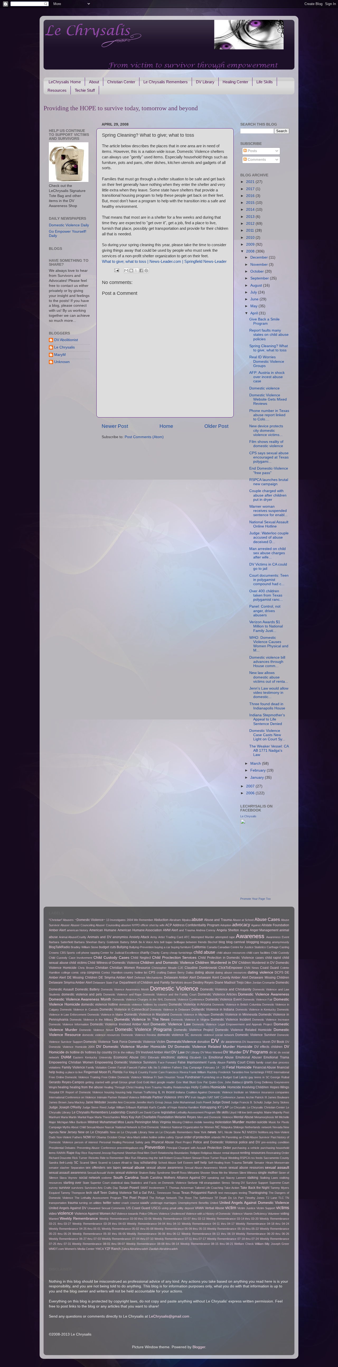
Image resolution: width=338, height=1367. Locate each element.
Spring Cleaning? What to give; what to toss (268, 348)
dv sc (273, 1052)
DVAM (66, 1057)
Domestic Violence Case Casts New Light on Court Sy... (267, 735)
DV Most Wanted (211, 1052)
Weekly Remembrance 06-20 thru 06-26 (262, 1233)
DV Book (277, 1042)
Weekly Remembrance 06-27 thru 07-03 (75, 1238)
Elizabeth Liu (198, 1057)
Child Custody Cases (111, 958)
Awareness (250, 936)
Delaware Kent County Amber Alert (222, 977)
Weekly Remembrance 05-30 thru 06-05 (99, 1233)
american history (77, 930)
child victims (78, 963)
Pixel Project (183, 1142)
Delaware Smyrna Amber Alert (70, 982)
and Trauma (187, 930)
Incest (170, 1092)
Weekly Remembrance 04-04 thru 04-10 (153, 1223)
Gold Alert (149, 1082)
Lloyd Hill (235, 1112)
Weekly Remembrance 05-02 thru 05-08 (127, 1228)
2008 (251, 251)
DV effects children (268, 1047)
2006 (251, 793)
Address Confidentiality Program (196, 925)
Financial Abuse (264, 1067)
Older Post (216, 426)
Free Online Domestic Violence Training (74, 1077)
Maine (268, 1112)
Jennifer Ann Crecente (121, 1102)
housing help (123, 1092)
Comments (256, 160)
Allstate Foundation (275, 925)
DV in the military (124, 1052)
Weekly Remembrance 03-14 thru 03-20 (232, 1218)
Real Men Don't (147, 1152)
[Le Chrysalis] (256, 894)
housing (109, 1092)
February (258, 770)
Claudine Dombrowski (201, 968)
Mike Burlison (78, 1122)
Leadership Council (123, 1112)
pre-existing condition (275, 1142)
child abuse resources (231, 952)
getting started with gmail (101, 1082)
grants (248, 1082)
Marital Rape (86, 1117)
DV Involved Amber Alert (153, 1052)
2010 (251, 238)
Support (263, 1182)
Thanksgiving (257, 1193)
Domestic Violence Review (138, 1034)
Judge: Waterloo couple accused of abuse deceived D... (269, 537)
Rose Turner (211, 1157)
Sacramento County (276, 1157)
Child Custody (280, 952)
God (139, 1082)
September (260, 278)
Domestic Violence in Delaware (170, 1009)
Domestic (282, 982)
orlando (216, 1137)
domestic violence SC (173, 1035)
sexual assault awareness (67, 1173)
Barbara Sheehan (85, 942)
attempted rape (225, 937)
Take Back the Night (255, 1188)
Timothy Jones (255, 1197)
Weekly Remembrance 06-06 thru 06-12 (153, 1233)
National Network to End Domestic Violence (143, 1127)
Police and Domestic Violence (215, 1142)
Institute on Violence (247, 1092)
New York (200, 1132)
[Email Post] (116, 270)
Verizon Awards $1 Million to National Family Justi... (266, 626)
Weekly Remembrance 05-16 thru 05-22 (233, 1228)
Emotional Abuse (221, 1057)
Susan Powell (129, 1188)
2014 (251, 210)
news (212, 1132)
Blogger (199, 1347)
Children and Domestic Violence (167, 963)
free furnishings (254, 1072)
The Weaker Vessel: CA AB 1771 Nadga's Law (269, 750)
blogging (252, 942)
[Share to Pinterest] (146, 270)
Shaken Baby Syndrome (154, 1172)
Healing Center (235, 82)
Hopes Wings (279, 1087)
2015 (251, 203)
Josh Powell (203, 1102)
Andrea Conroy (206, 930)
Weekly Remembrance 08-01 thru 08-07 (98, 1243)
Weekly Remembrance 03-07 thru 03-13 (179, 1218)
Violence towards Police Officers (137, 1213)
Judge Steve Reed (94, 1107)
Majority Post (281, 1112)
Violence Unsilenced (172, 1213)
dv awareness (231, 1042)
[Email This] (126, 270)
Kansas (142, 1107)
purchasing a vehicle (245, 1147)
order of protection (197, 1137)
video (53, 1213)
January (257, 777)
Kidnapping (208, 1107)
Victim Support (265, 1208)
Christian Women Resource (130, 968)
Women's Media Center (80, 1248)
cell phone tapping (87, 952)
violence (65, 1213)
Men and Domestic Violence (215, 1117)
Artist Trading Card (170, 937)
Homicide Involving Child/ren (248, 1087)
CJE (180, 967)
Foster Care (157, 1072)
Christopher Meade (164, 967)
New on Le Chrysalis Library (128, 1132)
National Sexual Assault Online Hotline (268, 524)
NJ (244, 1132)
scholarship (148, 1162)
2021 (251, 182)
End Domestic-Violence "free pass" (268, 470)
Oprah (179, 1137)
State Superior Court (96, 1182)
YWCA (99, 1248)
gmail (132, 1082)
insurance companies (275, 1092)
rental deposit (230, 1152)
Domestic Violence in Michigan (190, 1014)
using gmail (169, 1208)
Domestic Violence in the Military (91, 1019)
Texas (176, 1192)
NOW (87, 1137)
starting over (72, 1183)
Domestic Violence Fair (258, 999)
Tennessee (164, 1192)
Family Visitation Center (101, 1067)
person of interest (86, 1142)
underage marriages (164, 1202)
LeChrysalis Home (65, 82)
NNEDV (252, 1132)
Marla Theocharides (107, 1117)
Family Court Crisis (241, 1062)
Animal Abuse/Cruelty (72, 937)
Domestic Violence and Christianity (225, 989)
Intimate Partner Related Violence (118, 1097)
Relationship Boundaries (173, 1152)
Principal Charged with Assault (186, 1147)
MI (276, 1117)
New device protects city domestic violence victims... (266, 430)
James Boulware (278, 1097)
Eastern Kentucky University (92, 1057)
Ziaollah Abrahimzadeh (163, 1248)
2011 (250, 230)
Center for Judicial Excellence (119, 952)
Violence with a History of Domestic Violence (214, 1213)
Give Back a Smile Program (264, 321)
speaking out (215, 1177)
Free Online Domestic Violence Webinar (127, 1077)
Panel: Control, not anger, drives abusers (264, 610)
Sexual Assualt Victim (101, 1172)
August (256, 285)
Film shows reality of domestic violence (266, 444)
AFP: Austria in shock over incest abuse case (267, 377)
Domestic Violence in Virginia (190, 1019)
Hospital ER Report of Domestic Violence (76, 1092)
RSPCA (245, 1157)
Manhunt (54, 1117)
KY (220, 1107)
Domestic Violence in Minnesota (234, 1014)
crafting (161, 972)
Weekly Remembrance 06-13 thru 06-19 (208, 1233)
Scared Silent (88, 1162)
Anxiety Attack (139, 937)
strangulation (212, 1182)
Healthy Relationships (176, 1087)
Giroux (123, 1082)
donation (203, 1042)
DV (215, 1041)
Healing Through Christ (119, 1087)
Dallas (190, 972)
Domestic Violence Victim (146, 1042)
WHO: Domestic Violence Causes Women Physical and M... (268, 644)
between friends (196, 942)
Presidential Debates (62, 1147)
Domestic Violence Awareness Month (80, 999)
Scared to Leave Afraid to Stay (118, 1162)
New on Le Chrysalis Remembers (170, 1132)
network (266, 1127)
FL (110, 1072)
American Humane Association (140, 930)
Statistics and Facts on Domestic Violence (158, 1182)
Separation (77, 1167)
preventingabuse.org (130, 1147)
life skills (223, 1112)
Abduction (161, 920)
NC (217, 1127)
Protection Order (219, 1148)
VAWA (199, 1208)
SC (76, 1162)
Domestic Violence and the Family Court (169, 994)
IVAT (210, 1097)
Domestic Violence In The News (142, 1019)
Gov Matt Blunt (186, 1082)
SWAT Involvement (152, 1187)
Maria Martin (69, 1117)
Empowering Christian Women (71, 1062)
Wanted (54, 1218)
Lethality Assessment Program (196, 1112)
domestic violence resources (101, 1034)
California (199, 947)
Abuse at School (243, 919)
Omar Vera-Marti (129, 1137)
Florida (117, 1072)
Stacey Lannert (236, 1177)
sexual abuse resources (246, 1167)
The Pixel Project (135, 1198)
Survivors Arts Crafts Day (101, 1187)
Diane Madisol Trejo (229, 982)
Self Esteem (185, 1162)
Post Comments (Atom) (144, 437)
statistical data (120, 1182)
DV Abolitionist (66, 340)
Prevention (155, 1147)
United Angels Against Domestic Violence (254, 1203)
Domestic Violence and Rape (122, 994)
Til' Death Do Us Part (228, 1197)
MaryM (60, 355)
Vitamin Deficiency (255, 1213)
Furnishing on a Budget (217, 1077)
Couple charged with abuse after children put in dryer (268, 495)
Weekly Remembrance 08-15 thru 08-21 (206, 1243)
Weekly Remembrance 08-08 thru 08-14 (152, 1243)
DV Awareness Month (256, 1041)
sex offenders (95, 1167)
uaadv (144, 1203)
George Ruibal (279, 1077)
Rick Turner (79, 1157)
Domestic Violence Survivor (255, 1035)
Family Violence (73, 1067)
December (259, 257)
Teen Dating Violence (116, 1193)
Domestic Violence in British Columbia (236, 1004)
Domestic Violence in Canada (79, 1009)
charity (144, 953)
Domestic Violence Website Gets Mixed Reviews (268, 399)
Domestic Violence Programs (143, 1029)
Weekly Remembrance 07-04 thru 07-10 (128, 1238)
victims (282, 1207)
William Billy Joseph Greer (272, 1243)
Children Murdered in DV (216, 963)
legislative (168, 1112)
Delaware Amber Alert (180, 977)
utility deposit (185, 1208)
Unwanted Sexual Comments (106, 1208)
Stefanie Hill (195, 1182)
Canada (212, 947)
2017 (251, 189)
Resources (57, 90)
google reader (166, 1082)
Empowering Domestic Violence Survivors (125, 1062)
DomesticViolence (181, 1042)
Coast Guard (269, 968)
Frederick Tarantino (230, 1072)
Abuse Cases (267, 919)
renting (245, 1153)
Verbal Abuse (214, 1208)
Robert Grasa (173, 1157)
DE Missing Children (82, 977)
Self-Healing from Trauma (225, 1162)
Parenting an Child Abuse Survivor (248, 1137)
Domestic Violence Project (193, 1030)
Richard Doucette (60, 1157)
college (65, 972)
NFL (220, 1132)
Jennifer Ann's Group (149, 1102)
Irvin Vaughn (198, 1097)
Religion (195, 1152)
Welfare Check (243, 1243)
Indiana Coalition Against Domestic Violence (204, 1092)
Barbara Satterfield (61, 942)
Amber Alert (57, 930)
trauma (73, 1203)
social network (89, 1178)
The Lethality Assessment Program (97, 1197)
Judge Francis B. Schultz (247, 1102)
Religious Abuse (211, 1152)
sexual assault (277, 1167)
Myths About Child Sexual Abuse (83, 1127)
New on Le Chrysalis (93, 1132)
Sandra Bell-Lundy (61, 1162)
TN (287, 1197)
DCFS (279, 972)
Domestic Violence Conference (184, 999)
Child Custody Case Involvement (70, 957)
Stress (226, 1182)
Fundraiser (193, 1077)
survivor (64, 1188)
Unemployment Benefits (193, 1202)
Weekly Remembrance (79, 1219)
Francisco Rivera (177, 1072)
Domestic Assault (61, 989)
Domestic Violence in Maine (105, 1014)
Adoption (225, 925)
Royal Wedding (229, 1157)
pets (147, 1142)
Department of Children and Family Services (151, 982)
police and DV (249, 1142)
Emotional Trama (276, 1057)
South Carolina (126, 1178)
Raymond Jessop (99, 1152)
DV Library (205, 82)
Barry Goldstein (108, 942)
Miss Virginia (161, 1122)
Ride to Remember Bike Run (118, 1157)
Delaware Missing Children (269, 977)
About (94, 82)
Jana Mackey (76, 1102)
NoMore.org (265, 1132)
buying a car (162, 947)
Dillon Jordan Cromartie (260, 982)
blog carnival (235, 942)
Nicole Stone (232, 1132)
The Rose (184, 1197)
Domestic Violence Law (170, 1024)
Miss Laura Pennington (134, 1122)
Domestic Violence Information (69, 1024)
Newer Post (115, 426)
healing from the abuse (86, 1087)
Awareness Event (277, 937)
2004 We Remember (140, 919)
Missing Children (182, 1122)
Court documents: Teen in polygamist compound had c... (269, 580)
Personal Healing (110, 1142)
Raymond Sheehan (124, 1152)
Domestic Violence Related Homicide (243, 1030)
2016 (251, 196)
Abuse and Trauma (218, 920)
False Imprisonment (192, 1062)
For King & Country (136, 1072)
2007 (251, 786)
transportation (58, 1202)
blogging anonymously (274, 942)
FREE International (277, 1072)
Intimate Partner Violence (158, 1097)
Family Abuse (217, 1062)
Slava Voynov (68, 1177)
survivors (77, 1187)
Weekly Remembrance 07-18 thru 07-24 (233, 1238)
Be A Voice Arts (149, 942)
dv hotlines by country (96, 1052)
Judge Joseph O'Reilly (65, 1107)
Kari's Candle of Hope (163, 1107)
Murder (238, 1122)
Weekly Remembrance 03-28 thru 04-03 (99, 1223)
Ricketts (93, 1157)
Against (256, 925)
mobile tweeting (204, 1122)
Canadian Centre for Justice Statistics (242, 947)
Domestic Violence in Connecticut (124, 1009)
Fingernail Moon (95, 1072)
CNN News (251, 967)
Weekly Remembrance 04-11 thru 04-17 (208, 1223)
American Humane (102, 930)
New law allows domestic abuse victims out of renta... (268, 677)
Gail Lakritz (240, 1077)
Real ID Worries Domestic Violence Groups (266, 361)
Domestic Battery (87, 989)
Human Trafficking (145, 1092)
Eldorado (153, 1057)
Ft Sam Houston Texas (169, 1077)
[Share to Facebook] (141, 270)
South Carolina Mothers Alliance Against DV (173, 1178)
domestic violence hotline (99, 1004)
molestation (223, 1122)
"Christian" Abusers (61, 919)
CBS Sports (67, 952)
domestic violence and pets (82, 994)
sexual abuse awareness (164, 1167)
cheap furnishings (181, 952)
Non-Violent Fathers (69, 1137)
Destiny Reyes (203, 982)
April (254, 313)
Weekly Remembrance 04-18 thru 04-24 (262, 1223)
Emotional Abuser (249, 1057)
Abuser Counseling (108, 925)
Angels (244, 930)
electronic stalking (174, 1057)
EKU (143, 1057)
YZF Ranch (113, 1249)
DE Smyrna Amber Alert (115, 977)
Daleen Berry (176, 972)
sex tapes (114, 1167)
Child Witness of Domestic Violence (113, 963)
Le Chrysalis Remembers (165, 82)
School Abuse (167, 1162)
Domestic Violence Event (223, 999)
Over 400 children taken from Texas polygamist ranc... (266, 595)
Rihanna (142, 1157)
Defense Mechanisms (148, 977)
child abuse (204, 952)
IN (163, 1092)
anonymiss (120, 937)
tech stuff (92, 1193)
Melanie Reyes (185, 1117)
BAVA (133, 942)
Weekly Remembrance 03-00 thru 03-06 (125, 1218)
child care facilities (258, 952)
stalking (252, 1178)
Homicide (218, 1087)
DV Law (177, 1052)
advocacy (241, 924)
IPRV (180, 1097)
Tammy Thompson (73, 1192)
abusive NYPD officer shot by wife (143, 925)
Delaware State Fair (105, 982)
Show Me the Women (224, 1172)
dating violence (260, 972)
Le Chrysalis (64, 347)
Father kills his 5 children (154, 1067)
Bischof (212, 942)
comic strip (78, 972)
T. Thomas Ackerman (180, 1187)
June (255, 299)
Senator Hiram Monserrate (271, 1162)
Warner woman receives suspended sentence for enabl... (268, 510)
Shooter (205, 1172)
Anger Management (264, 930)
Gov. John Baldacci (230, 1082)
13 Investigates (116, 919)
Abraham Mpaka (179, 919)
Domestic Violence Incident (231, 1019)
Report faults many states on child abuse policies (269, 334)
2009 (251, 244)
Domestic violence (264, 388)
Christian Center (121, 82)
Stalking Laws (269, 1177)
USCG (156, 1208)
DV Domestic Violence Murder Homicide (131, 1047)
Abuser (65, 925)
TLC (281, 1197)
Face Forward (167, 1062)
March (256, 763)
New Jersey (68, 1132)
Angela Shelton (228, 930)
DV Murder (232, 1052)
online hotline (149, 1137)
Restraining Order (277, 1152)
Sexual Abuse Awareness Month (206, 1167)
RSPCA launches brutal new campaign (268, 482)
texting (243, 1192)
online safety (166, 1137)
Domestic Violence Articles (217, 994)
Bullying (122, 947)
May (254, 306)
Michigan (62, 1122)
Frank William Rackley (203, 1072)
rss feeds (257, 1157)
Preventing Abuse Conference (96, 1147)
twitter (107, 1203)
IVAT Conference (225, 1097)
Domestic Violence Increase (270, 1019)
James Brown (58, 1102)
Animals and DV (99, 937)
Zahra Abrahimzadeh (134, 1248)
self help (200, 1162)
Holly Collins (200, 1087)
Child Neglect (141, 958)
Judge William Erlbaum (121, 1107)
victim (230, 1207)
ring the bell (155, 1157)
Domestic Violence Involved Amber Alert (119, 1024)
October (257, 271)
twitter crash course (126, 1202)
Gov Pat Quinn (206, 1082)
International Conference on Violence (72, 1097)
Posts (252, 151)
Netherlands (252, 1127)
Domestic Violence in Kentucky (256, 1009)
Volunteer (274, 1213)
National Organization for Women (193, 1127)
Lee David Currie (149, 1112)
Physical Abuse (163, 1142)
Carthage (273, 947)
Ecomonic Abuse (126, 1057)
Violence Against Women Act (94, 1213)
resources (258, 1153)
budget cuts (107, 947)
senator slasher (59, 1167)
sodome (106, 1177)
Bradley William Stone (84, 947)
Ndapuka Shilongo (232, 1127)
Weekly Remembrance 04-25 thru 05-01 (75, 1228)
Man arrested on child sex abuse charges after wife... (267, 553)
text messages (228, 1192)
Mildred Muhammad (102, 1122)
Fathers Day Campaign (187, 1067)
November (259, 265)
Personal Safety (133, 1142)
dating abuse (204, 972)
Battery (124, 942)
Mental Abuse (243, 1117)
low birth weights (252, 1112)
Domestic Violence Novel (96, 1029)
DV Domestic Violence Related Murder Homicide (210, 1047)
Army (153, 937)
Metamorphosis (264, 1117)
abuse (197, 919)
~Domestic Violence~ (90, 920)
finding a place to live (69, 1072)
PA (223, 1137)
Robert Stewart (192, 1157)
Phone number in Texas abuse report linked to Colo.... (269, 415)
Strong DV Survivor (244, 1182)
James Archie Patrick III (251, 1097)
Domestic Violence (174, 988)
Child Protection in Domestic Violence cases (231, 958)
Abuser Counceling (83, 925)
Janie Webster (96, 1102)
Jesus (168, 1102)
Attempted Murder (202, 937)
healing (63, 1087)
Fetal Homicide (239, 1067)
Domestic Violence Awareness (263, 994)
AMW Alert (170, 930)
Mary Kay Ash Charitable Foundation (147, 1117)
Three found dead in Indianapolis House (267, 706)
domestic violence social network (212, 1034)
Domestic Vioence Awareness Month (125, 989)
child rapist (273, 958)
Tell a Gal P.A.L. (144, 1193)
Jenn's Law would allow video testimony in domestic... (268, 692)
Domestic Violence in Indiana (212, 1009)
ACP (168, 925)
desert (188, 982)
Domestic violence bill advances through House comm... (267, 661)
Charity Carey (160, 952)
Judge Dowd (221, 1102)
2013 (251, 217)
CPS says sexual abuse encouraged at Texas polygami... (269, 457)
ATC (187, 937)
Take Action (231, 1187)
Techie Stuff (85, 90)
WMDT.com (56, 1248)
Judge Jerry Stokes (276, 1102)
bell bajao (166, 942)
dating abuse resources (230, 972)
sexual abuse (133, 1167)
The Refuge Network (163, 1197)
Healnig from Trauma (148, 1087)
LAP (226, 1107)
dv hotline (72, 1052)
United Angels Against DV (67, 1208)
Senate (248, 1162)
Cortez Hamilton (112, 972)
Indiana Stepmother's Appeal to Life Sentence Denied (267, 719)
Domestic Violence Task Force (105, 1042)
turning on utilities (90, 1202)
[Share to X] (136, 270)
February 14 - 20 (214, 1067)
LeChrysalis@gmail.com (169, 1316)
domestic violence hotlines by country (143, 1004)
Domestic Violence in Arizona (190, 1004)
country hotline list (135, 972)
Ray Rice (81, 1152)
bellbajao (179, 942)
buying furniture (181, 947)
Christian (101, 968)
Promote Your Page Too (255, 898)
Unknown (62, 362)
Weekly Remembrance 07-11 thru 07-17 (180, 1238)
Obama (101, 1137)
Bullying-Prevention (141, 947)
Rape (70, 1153)
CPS (152, 972)
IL (159, 1092)
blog (222, 942)
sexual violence (126, 1173)
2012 (251, 224)
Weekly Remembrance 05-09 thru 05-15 (180, 1228)
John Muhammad (184, 1102)
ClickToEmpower (230, 968)
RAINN (61, 1152)
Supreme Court (279, 1182)
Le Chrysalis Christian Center (266, 1107)
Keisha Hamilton (188, 1107)
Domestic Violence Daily (69, 225)
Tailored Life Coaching (209, 1187)
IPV (187, 1097)
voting (284, 1213)
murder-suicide (256, 1122)
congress (93, 972)
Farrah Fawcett (128, 1067)
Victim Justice (246, 1208)
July (254, 292)
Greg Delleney (263, 1082)
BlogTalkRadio (59, 947)
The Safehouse (203, 1197)
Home (166, 426)
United (214, 1202)
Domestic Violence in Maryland (146, 1014)
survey (53, 1187)
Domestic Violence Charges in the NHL (137, 999)
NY (94, 1137)
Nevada (278, 1127)
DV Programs (255, 1051)
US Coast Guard (138, 1208)
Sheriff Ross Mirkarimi (185, 1172)
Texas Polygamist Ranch (199, 1193)
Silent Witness (248, 1172)
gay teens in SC (258, 1077)
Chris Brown (86, 967)
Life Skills (264, 82)
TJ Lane (271, 1197)
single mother (268, 1173)
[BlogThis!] (131, 270)
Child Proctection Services (174, 958)
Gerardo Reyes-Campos (66, 1082)
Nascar (109, 1127)
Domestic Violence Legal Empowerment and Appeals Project (232, 1024)
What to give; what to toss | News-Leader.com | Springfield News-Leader (164, 261)
